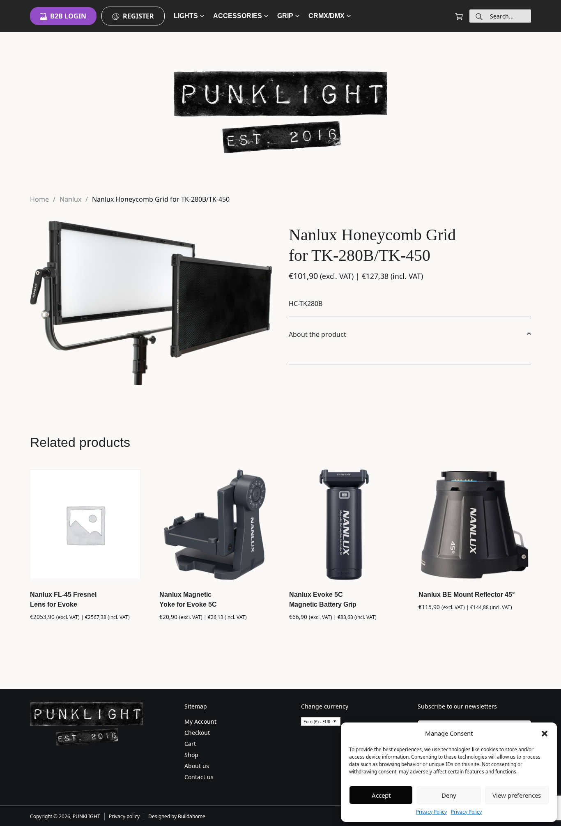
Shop (191, 755)
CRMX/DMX (326, 15)
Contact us (199, 777)
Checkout (197, 732)
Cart (190, 744)
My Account (200, 721)
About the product (317, 334)
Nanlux (70, 199)
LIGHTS (186, 15)
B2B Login (68, 16)
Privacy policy (124, 816)
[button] (544, 733)
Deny (448, 795)
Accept (381, 795)
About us (196, 766)
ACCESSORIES (237, 15)
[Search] (479, 16)
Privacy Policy (431, 811)
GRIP (285, 15)
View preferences (516, 795)
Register (138, 16)
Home (39, 199)
